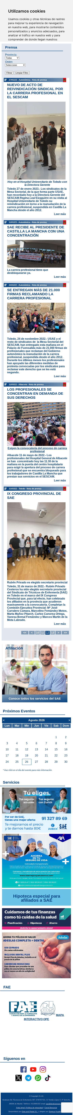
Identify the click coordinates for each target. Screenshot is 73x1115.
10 (37, 632)
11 (42, 632)
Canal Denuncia (50, 1108)
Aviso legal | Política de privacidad (29, 1108)
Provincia (10, 54)
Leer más (60, 214)
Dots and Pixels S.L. (30, 1111)
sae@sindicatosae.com (55, 1104)
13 (52, 632)
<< (25, 632)
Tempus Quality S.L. (57, 1111)
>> (65, 632)
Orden (9, 61)
